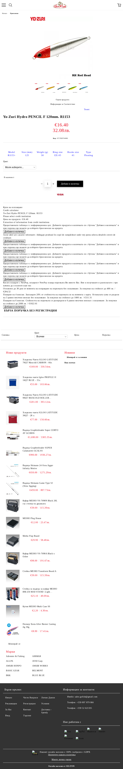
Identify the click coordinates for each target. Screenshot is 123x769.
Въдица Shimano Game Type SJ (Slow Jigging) (38, 484)
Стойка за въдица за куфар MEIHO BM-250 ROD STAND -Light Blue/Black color (40, 590)
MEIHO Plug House (32, 518)
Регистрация (29, 704)
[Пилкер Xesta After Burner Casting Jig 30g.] (13, 629)
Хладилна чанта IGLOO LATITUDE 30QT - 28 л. (40, 414)
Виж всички (69, 363)
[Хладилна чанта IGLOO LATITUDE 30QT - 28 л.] (13, 418)
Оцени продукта (62, 100)
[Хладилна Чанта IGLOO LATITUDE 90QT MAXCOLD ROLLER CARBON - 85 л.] (13, 400)
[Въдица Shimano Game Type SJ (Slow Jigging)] (13, 488)
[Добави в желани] (115, 176)
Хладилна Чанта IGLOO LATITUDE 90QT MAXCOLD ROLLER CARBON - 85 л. (40, 396)
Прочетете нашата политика (62, 755)
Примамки (14, 13)
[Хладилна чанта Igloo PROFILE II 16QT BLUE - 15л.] (13, 382)
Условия (45, 704)
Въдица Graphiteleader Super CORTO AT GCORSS (40, 431)
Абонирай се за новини (77, 357)
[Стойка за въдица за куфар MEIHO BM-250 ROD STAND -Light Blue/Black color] (13, 594)
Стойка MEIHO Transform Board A (39, 571)
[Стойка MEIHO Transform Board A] (13, 576)
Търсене (27, 715)
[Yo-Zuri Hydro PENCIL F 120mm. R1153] (61, 79)
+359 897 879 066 (85, 702)
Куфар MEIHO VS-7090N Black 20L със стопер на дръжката (40, 502)
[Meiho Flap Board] (13, 541)
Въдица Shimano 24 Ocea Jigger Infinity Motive (38, 467)
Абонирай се (14, 644)
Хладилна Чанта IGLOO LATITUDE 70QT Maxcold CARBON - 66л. (40, 361)
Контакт (27, 709)
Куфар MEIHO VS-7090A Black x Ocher (39, 555)
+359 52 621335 (84, 708)
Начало (4, 13)
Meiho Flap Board (31, 536)
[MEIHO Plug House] (13, 523)
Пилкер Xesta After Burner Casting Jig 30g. (39, 625)
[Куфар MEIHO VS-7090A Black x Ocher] (13, 559)
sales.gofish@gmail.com (86, 697)
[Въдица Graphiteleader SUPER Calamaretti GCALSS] (13, 453)
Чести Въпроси (30, 698)
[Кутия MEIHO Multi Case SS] (13, 612)
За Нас (8, 709)
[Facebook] (66, 714)
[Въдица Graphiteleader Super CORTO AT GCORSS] (13, 435)
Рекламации (11, 704)
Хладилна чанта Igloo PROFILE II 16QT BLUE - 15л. (39, 378)
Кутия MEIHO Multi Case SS (36, 606)
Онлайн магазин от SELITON (61, 766)
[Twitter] (73, 714)
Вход (7, 715)
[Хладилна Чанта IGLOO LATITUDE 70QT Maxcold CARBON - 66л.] (13, 365)
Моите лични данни (61, 759)
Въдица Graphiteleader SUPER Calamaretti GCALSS (37, 449)
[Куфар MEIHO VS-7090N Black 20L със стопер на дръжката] (13, 506)
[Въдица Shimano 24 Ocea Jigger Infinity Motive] (13, 470)
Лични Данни (48, 698)
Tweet (87, 109)
